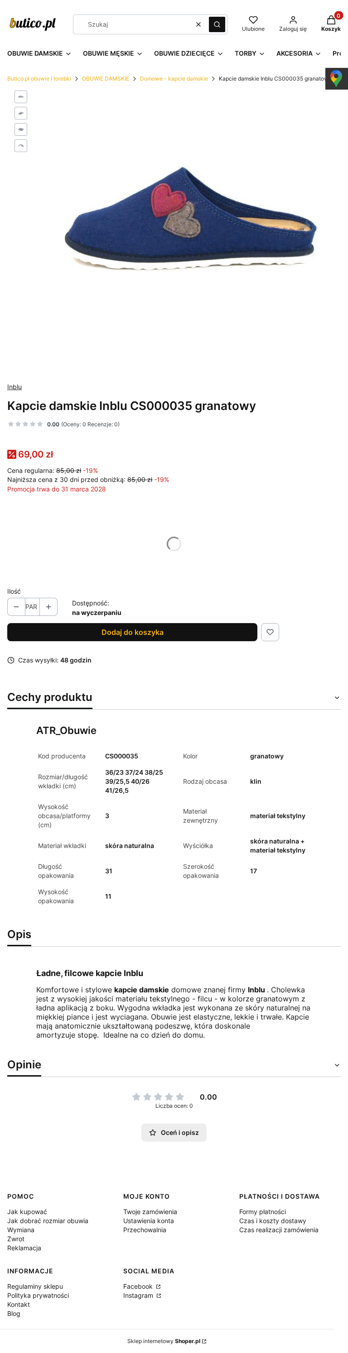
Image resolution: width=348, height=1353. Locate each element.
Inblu (14, 387)
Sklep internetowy (163, 1341)
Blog (13, 1313)
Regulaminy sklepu (35, 1286)
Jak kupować (27, 1211)
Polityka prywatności (38, 1295)
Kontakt (18, 1304)
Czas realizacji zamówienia (279, 1230)
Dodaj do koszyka (133, 632)
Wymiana (20, 1230)
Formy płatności (262, 1211)
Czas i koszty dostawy (272, 1220)
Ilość (14, 591)
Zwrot (15, 1239)
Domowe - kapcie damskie (174, 78)
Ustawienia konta (148, 1220)
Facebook (139, 1286)
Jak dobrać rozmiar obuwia (47, 1220)
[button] (217, 24)
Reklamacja (24, 1248)
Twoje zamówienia (150, 1211)
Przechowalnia (144, 1230)
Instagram (139, 1295)
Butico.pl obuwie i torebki (39, 78)
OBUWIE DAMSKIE (105, 78)
